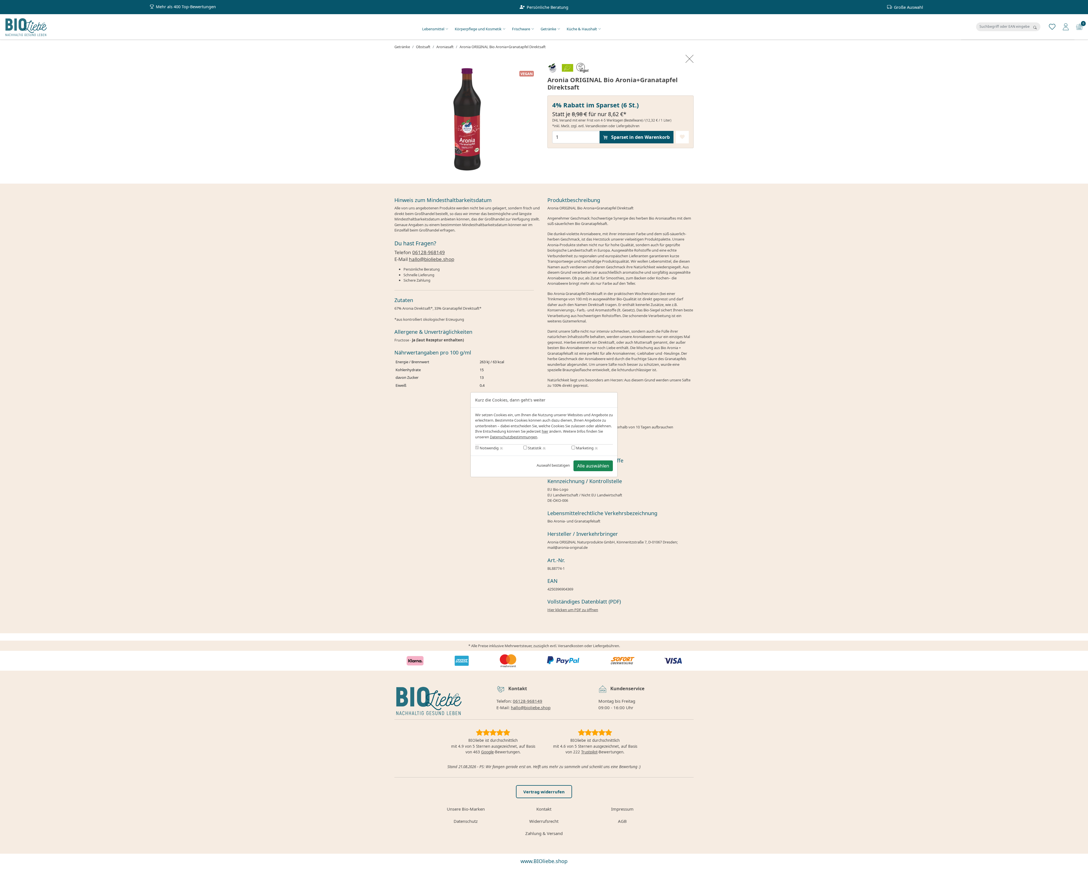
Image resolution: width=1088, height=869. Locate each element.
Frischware (521, 28)
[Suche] (1035, 27)
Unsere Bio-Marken (466, 809)
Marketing (584, 448)
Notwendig (489, 448)
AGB (622, 821)
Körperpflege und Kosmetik (478, 28)
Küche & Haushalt (582, 28)
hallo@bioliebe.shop (431, 259)
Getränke (548, 28)
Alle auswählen (593, 466)
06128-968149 (428, 252)
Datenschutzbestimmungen (513, 436)
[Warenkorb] (1079, 26)
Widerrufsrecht (543, 821)
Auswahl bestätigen (553, 465)
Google (487, 752)
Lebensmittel (433, 28)
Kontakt (543, 809)
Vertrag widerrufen (544, 791)
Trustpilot (589, 752)
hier (545, 431)
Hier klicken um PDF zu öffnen (572, 609)
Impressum (622, 809)
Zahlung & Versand (544, 833)
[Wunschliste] (1052, 26)
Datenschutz (466, 821)
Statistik (534, 448)
